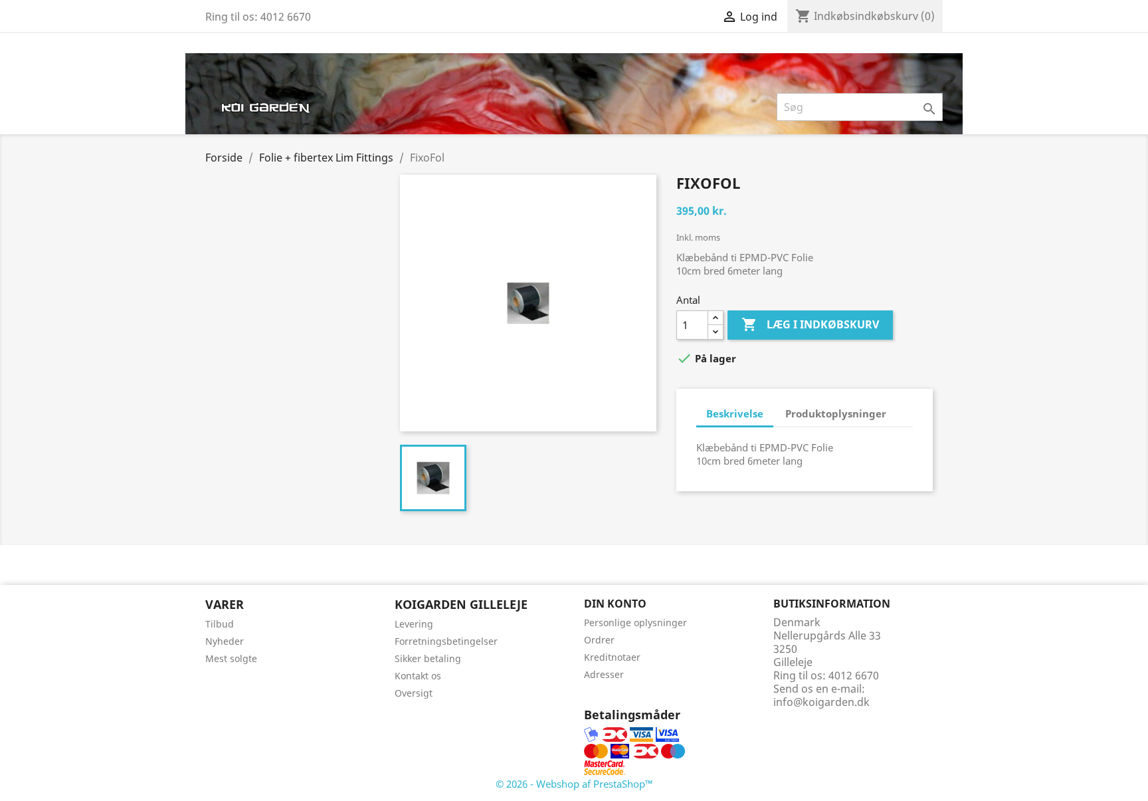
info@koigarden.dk (821, 702)
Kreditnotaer (612, 657)
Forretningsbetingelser (446, 641)
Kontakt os (418, 675)
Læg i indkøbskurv (810, 324)
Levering (414, 624)
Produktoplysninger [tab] (835, 413)
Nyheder (224, 641)
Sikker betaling (428, 658)
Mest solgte (231, 658)
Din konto (615, 603)
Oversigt (413, 693)
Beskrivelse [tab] (734, 413)
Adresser (604, 674)
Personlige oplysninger (635, 622)
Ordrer (599, 639)
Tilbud (219, 624)
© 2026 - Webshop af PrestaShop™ (574, 783)
